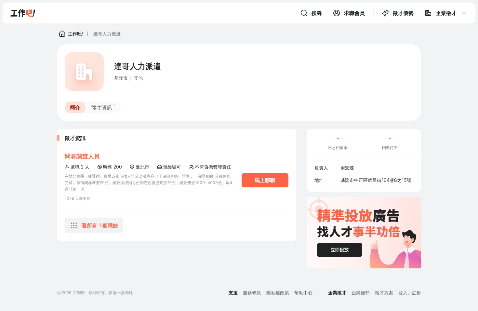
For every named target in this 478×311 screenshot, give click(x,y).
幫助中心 (303, 292)
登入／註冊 (409, 292)
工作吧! (75, 33)
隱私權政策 (277, 292)
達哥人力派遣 (107, 33)
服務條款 (252, 292)
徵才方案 (384, 292)
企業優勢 (361, 292)
